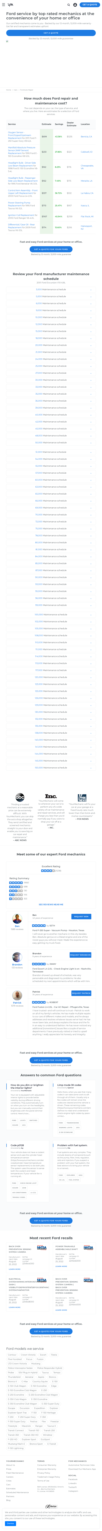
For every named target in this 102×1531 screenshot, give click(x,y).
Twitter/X (72, 1487)
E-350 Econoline (66, 1132)
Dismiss (10, 1523)
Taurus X (51, 1426)
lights (23, 1120)
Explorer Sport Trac (17, 1413)
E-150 (55, 1381)
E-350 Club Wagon (17, 1399)
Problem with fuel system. (72, 1145)
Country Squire (40, 1381)
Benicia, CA (86, 136)
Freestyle (12, 1426)
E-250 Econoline (16, 1395)
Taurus (45, 1372)
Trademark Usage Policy (48, 1477)
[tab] (51, 289)
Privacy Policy (43, 1473)
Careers (9, 1477)
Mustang (35, 1363)
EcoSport (45, 1439)
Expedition (39, 1408)
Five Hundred (15, 1359)
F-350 (43, 1417)
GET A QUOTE (90, 4)
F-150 (34, 1413)
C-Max (25, 1381)
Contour (12, 1355)
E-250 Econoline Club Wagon (43, 1395)
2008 (24, 1188)
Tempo (56, 1372)
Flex (44, 1421)
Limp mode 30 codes (69, 1085)
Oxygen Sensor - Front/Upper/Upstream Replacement (19, 135)
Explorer (71, 1175)
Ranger (39, 1426)
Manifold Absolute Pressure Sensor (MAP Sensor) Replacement (21, 150)
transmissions (73, 1123)
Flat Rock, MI (87, 216)
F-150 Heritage (48, 1413)
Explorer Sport (29, 1439)
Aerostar (29, 1377)
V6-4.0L (62, 1180)
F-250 (11, 1417)
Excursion (25, 1408)
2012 (24, 1125)
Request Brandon (80, 955)
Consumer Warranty (46, 1465)
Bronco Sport (36, 1444)
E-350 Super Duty (50, 1404)
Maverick (26, 1426)
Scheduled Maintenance (17, 1492)
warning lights (65, 1127)
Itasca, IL (85, 205)
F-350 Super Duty (17, 1421)
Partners (10, 1496)
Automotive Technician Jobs (81, 1465)
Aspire (41, 1377)
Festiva (33, 1421)
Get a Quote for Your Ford (51, 249)
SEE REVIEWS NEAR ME (51, 904)
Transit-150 (33, 1430)
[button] (51, 289)
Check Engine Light (28, 1183)
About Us (10, 1465)
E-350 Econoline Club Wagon (22, 1404)
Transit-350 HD (31, 1435)
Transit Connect (16, 1430)
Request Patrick (81, 993)
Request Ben (81, 916)
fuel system (74, 1180)
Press (8, 1469)
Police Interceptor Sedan (20, 1368)
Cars (8, 1484)
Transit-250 (49, 1430)
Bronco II (12, 1381)
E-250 (44, 1390)
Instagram (73, 1491)
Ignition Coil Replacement (21, 215)
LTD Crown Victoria (17, 1363)
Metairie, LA (86, 181)
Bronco (52, 1377)
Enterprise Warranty (46, 1469)
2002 (80, 1175)
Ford (14, 1120)
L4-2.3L (33, 1192)
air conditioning (19, 1192)
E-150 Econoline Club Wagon (22, 1390)
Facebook (72, 1479)
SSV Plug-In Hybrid (28, 1372)
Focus (29, 1359)
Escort (43, 1355)
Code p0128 (17, 1145)
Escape (15, 1125)
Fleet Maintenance (15, 1473)
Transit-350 (13, 1435)
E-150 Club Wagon (17, 1386)
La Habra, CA (87, 193)
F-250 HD (12, 1439)
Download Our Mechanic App (82, 1469)
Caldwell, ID (86, 152)
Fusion (40, 1359)
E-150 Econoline (39, 1386)
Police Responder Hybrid (49, 1368)
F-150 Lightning (16, 1448)
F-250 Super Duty (27, 1417)
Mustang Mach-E (16, 1444)
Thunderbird (14, 1377)
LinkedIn (72, 1483)
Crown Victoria (28, 1355)
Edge (54, 1386)
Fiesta (54, 1355)
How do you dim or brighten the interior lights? (27, 1086)
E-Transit (51, 1444)
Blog (8, 1500)
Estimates (10, 1488)
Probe (11, 1372)
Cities (8, 1481)
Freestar (55, 1421)
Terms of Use (43, 1481)
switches (33, 1120)
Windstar (47, 1435)
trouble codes (18, 1197)
